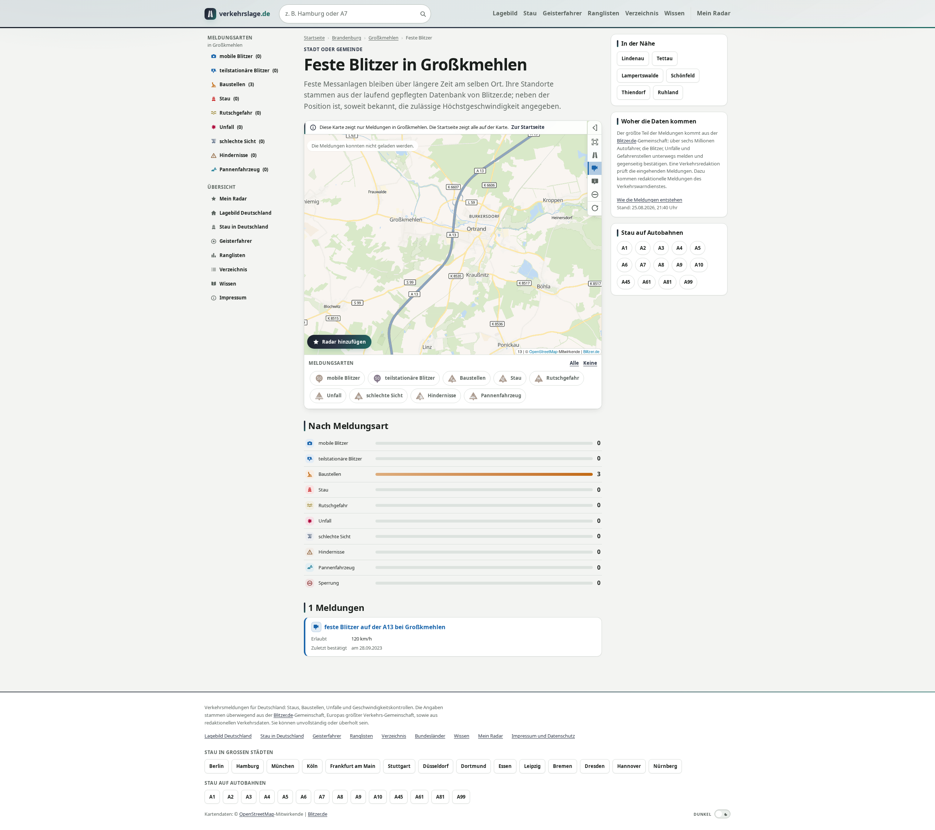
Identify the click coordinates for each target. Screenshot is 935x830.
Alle (574, 363)
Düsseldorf (436, 766)
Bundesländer (430, 736)
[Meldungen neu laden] (595, 207)
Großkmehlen (383, 37)
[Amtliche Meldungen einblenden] (595, 181)
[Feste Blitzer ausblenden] (595, 168)
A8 (661, 264)
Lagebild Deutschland (245, 213)
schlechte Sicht (242, 141)
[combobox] (355, 13)
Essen (505, 766)
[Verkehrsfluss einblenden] (595, 155)
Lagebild (505, 13)
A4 (679, 248)
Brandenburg (346, 37)
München (282, 766)
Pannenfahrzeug (244, 169)
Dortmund (473, 766)
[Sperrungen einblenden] (595, 194)
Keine (590, 363)
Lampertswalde (640, 75)
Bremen (562, 766)
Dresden (595, 766)
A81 (667, 282)
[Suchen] (423, 13)
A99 (688, 282)
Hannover (629, 766)
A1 (624, 248)
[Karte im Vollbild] (595, 142)
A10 (699, 264)
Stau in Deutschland (244, 226)
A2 (643, 248)
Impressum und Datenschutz (543, 736)
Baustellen (237, 84)
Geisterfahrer (562, 13)
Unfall (231, 127)
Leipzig (532, 766)
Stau (530, 13)
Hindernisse (238, 155)
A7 (643, 264)
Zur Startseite (528, 127)
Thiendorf (633, 92)
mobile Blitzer (240, 56)
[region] (453, 238)
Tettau (665, 58)
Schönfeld (683, 75)
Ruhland (668, 92)
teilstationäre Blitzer (249, 70)
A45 (626, 282)
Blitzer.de (591, 351)
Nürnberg (665, 766)
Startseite (314, 37)
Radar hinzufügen (344, 341)
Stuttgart (399, 766)
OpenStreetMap (543, 351)
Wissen (674, 13)
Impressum (233, 297)
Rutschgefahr (240, 113)
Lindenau (633, 58)
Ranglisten (603, 13)
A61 (646, 282)
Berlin (216, 766)
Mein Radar (713, 13)
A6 (624, 264)
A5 (698, 248)
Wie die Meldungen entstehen (649, 199)
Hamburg (247, 766)
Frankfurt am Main (352, 766)
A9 (679, 264)
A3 (661, 248)
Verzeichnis (642, 13)
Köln (312, 766)
